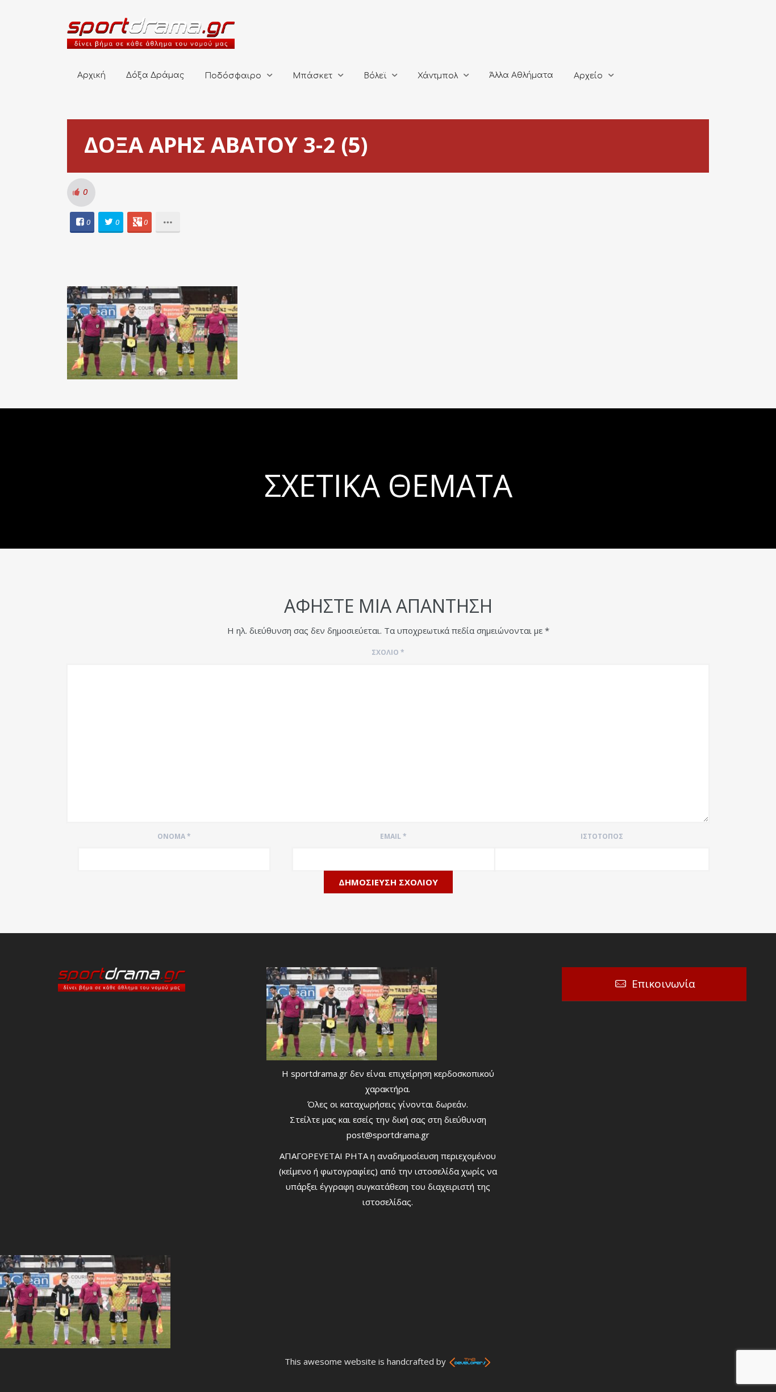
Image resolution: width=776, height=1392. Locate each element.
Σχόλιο (388, 652)
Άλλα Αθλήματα (521, 75)
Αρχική (91, 75)
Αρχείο (588, 76)
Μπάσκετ (312, 76)
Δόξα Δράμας (155, 75)
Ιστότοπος (602, 836)
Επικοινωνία (663, 983)
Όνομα (174, 836)
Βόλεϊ (375, 76)
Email (393, 836)
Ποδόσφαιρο (233, 76)
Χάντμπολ (438, 76)
